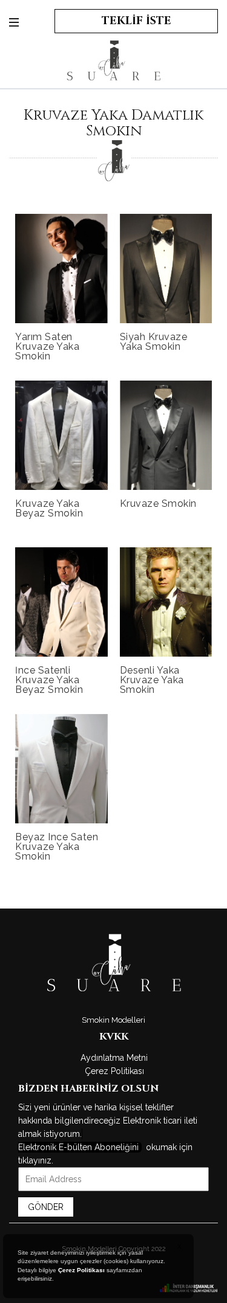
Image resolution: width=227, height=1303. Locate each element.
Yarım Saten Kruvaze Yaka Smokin (47, 346)
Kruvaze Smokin (158, 503)
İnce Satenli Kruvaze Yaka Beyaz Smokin (49, 679)
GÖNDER (46, 1207)
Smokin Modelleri (113, 1020)
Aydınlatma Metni (114, 1058)
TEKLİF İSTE (136, 20)
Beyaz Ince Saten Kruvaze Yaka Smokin (56, 846)
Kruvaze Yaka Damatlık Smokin (113, 123)
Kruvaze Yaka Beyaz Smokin (49, 508)
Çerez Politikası (114, 1071)
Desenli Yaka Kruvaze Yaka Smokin (152, 679)
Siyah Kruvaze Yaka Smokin (154, 341)
